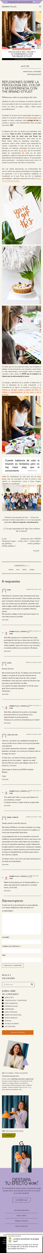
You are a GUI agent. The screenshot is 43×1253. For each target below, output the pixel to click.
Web (3, 955)
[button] (11, 570)
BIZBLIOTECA (9, 997)
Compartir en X (32, 470)
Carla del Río (12, 735)
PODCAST (7, 1021)
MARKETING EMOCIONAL (13, 1015)
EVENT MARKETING (11, 1003)
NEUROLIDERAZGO (10, 1018)
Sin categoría (9, 1026)
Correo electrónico (11, 946)
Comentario (8, 911)
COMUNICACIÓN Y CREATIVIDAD (15, 1000)
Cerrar (41, 1235)
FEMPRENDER (9, 1009)
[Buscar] (31, 984)
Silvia (9, 663)
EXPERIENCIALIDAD (11, 1006)
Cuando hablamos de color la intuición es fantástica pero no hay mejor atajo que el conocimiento (22, 465)
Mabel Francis (12, 817)
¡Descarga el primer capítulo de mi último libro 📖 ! (21, 2)
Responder (5, 619)
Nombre (6, 937)
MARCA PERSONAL (10, 1012)
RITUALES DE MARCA (11, 1023)
